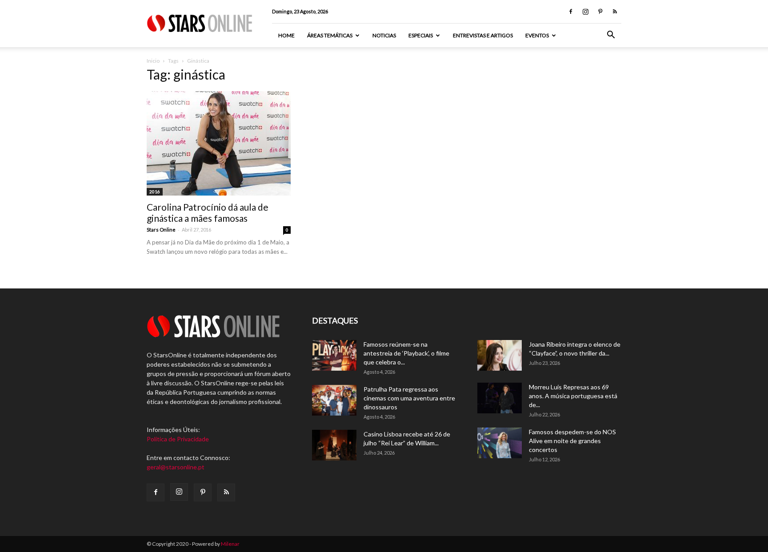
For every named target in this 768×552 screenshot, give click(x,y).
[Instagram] (585, 11)
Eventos (537, 35)
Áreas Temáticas (329, 35)
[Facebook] (570, 11)
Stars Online (161, 229)
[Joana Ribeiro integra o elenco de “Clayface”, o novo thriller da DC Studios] (499, 355)
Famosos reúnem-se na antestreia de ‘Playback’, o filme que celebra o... (406, 353)
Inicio (153, 60)
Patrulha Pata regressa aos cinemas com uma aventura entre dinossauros (409, 398)
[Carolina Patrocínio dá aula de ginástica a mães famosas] (219, 143)
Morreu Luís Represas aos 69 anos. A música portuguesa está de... (573, 395)
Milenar (230, 543)
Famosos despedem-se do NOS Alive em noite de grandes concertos (572, 440)
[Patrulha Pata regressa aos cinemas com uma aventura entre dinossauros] (334, 400)
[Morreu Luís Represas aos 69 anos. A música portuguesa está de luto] (499, 398)
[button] (610, 36)
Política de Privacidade (178, 439)
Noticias (384, 35)
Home (286, 35)
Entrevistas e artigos (483, 35)
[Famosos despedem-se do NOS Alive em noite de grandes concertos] (499, 443)
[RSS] (614, 11)
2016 (154, 191)
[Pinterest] (600, 11)
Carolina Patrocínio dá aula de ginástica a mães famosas (207, 212)
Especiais (420, 35)
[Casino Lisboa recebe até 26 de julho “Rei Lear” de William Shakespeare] (334, 445)
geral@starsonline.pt (175, 467)
